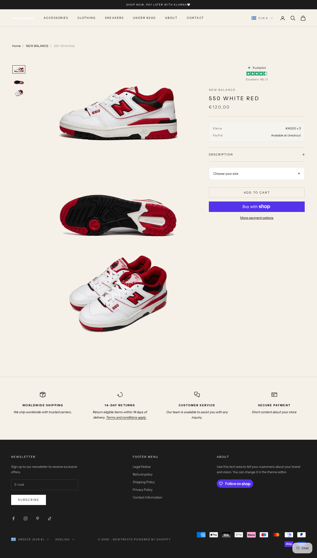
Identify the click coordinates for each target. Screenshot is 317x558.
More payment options (256, 218)
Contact (195, 18)
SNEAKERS (114, 18)
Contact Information (147, 497)
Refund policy (142, 474)
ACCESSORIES (56, 18)
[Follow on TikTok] (49, 518)
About (171, 18)
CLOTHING (87, 18)
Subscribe (28, 500)
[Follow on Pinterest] (37, 518)
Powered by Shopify (152, 539)
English (62, 539)
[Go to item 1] (18, 69)
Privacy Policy (142, 490)
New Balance (222, 90)
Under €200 (144, 18)
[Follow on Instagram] (25, 518)
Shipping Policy (144, 482)
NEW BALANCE (37, 46)
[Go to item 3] (18, 93)
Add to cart (257, 192)
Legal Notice (142, 467)
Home (16, 46)
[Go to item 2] (18, 81)
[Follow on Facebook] (13, 518)
